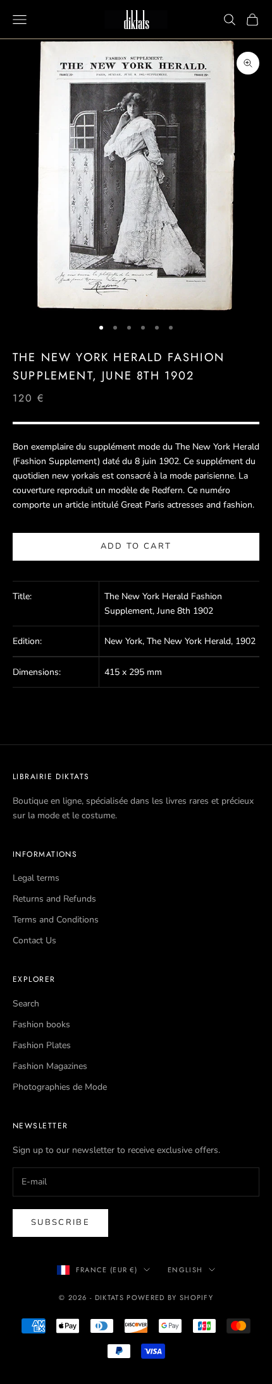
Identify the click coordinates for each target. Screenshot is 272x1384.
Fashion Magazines (50, 1066)
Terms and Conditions (56, 920)
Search (26, 1004)
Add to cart (136, 546)
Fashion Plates (42, 1045)
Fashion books (41, 1024)
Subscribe (60, 1222)
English (185, 1270)
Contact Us (34, 940)
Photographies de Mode (60, 1087)
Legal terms (36, 878)
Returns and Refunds (54, 899)
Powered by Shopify (170, 1297)
